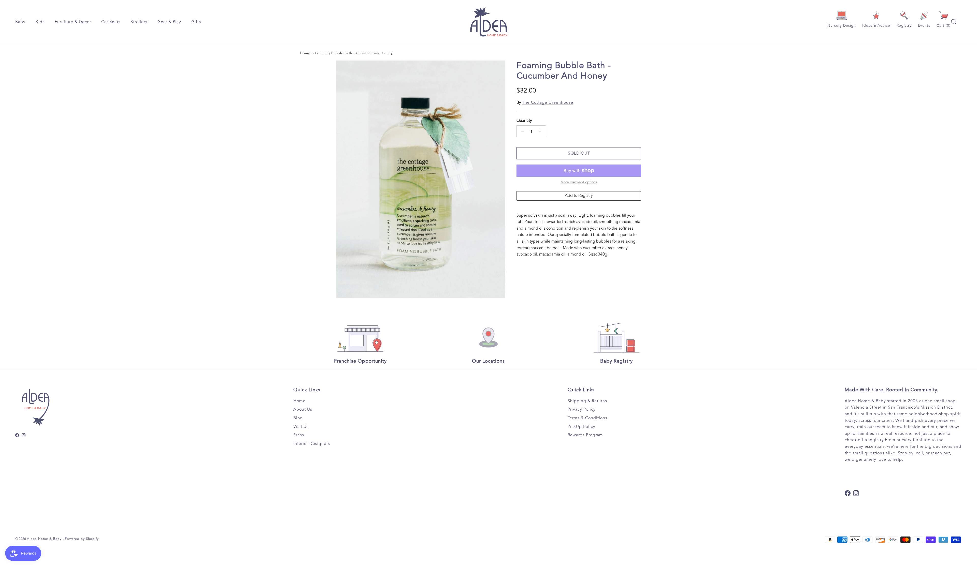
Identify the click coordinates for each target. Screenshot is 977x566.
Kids (40, 21)
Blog (298, 418)
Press (298, 435)
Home (305, 53)
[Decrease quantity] (521, 131)
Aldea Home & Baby (45, 539)
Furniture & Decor (73, 21)
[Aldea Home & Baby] (488, 22)
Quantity (524, 120)
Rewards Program (585, 435)
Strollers (139, 21)
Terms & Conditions (587, 418)
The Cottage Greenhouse (547, 102)
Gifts (196, 21)
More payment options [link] (579, 182)
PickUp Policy (581, 426)
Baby (20, 21)
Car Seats (110, 21)
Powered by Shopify (82, 539)
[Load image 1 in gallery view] (420, 179)
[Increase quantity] (541, 131)
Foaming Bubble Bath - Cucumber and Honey (354, 53)
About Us (302, 409)
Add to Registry (579, 195)
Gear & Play (169, 21)
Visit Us (301, 426)
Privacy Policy (582, 409)
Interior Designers (311, 443)
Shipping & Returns (587, 401)
